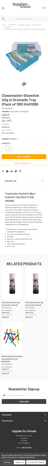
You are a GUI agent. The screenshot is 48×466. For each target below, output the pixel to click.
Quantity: (6, 143)
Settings (7, 462)
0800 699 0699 (26, 448)
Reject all (19, 462)
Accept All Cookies (36, 462)
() (45, 8)
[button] (24, 181)
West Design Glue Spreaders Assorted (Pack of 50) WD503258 (12, 359)
